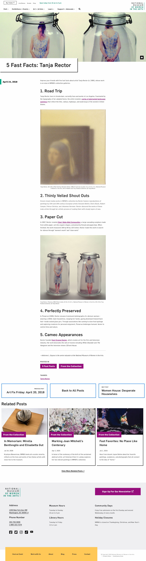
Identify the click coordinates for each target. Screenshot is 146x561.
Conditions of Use (118, 556)
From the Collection (71, 366)
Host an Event (17, 554)
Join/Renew (21, 3)
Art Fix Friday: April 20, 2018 (25, 391)
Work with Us (36, 554)
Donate (29, 3)
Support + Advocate (66, 9)
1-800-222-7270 (15, 525)
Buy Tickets (9, 3)
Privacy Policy (107, 556)
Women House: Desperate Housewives (118, 391)
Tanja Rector (45, 379)
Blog (62, 554)
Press (74, 554)
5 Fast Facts (48, 366)
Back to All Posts (73, 390)
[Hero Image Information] (142, 57)
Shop (34, 3)
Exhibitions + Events (20, 9)
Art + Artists (38, 9)
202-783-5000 (14, 522)
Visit (6, 9)
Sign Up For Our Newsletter (116, 491)
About (51, 554)
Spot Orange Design (59, 340)
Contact (87, 554)
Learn (50, 9)
